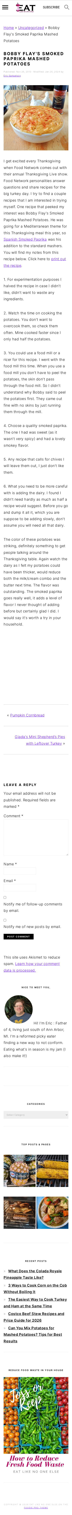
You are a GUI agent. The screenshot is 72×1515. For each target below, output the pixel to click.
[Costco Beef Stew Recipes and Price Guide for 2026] (52, 1214)
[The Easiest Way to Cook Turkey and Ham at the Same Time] (20, 1214)
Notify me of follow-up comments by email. (33, 907)
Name (10, 864)
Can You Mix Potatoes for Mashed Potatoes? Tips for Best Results (33, 1334)
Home (9, 28)
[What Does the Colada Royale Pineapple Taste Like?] (20, 1172)
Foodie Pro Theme (36, 1508)
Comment (13, 816)
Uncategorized (31, 28)
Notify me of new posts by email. (32, 927)
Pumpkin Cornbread (27, 715)
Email (10, 881)
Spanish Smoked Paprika (25, 239)
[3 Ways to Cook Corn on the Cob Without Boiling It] (52, 1172)
